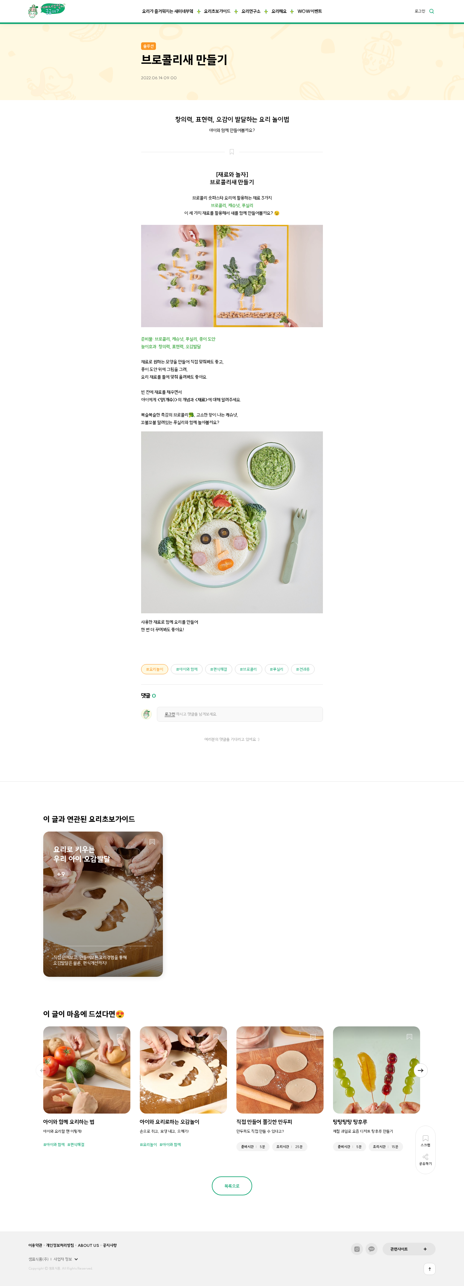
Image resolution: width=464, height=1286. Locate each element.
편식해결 (220, 669)
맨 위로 (430, 1269)
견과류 (304, 669)
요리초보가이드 (217, 11)
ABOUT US (88, 1245)
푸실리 (278, 669)
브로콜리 (250, 669)
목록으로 (232, 1186)
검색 (431, 11)
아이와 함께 (188, 669)
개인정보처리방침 (60, 1245)
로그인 (420, 11)
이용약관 (35, 1245)
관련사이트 (399, 1249)
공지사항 (110, 1245)
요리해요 (279, 11)
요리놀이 (156, 669)
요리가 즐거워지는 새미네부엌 (167, 11)
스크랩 (152, 842)
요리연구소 (250, 11)
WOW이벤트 (309, 11)
